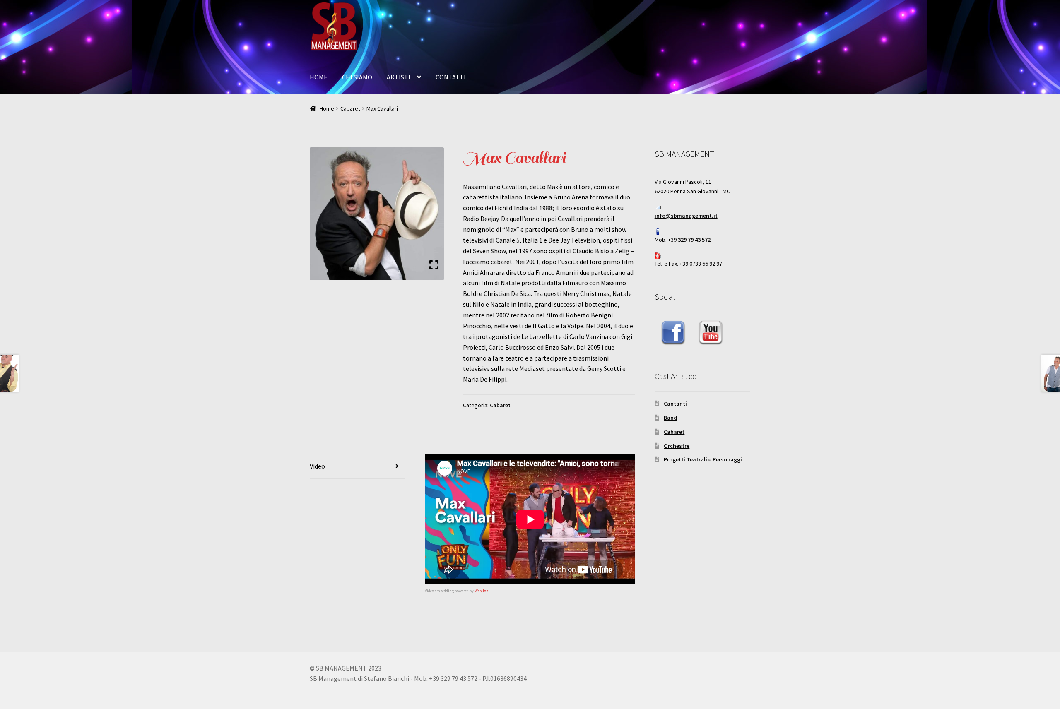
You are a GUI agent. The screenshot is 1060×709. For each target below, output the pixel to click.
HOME (319, 77)
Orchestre (676, 445)
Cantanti (675, 403)
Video (317, 466)
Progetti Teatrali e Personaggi (703, 459)
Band (670, 417)
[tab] (357, 466)
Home (327, 108)
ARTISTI (398, 77)
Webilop (481, 591)
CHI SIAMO (357, 77)
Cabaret (350, 108)
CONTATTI (451, 77)
